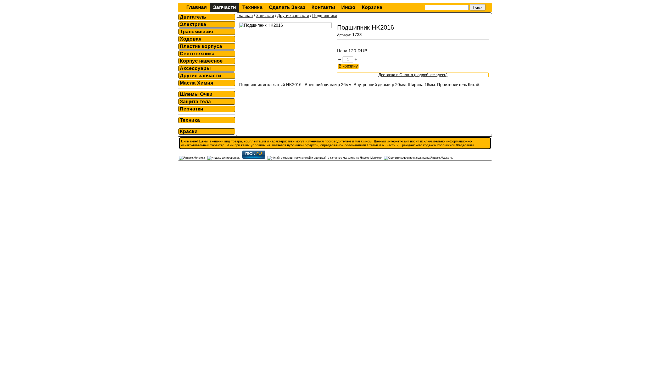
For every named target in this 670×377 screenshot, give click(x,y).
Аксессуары (195, 68)
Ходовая (191, 39)
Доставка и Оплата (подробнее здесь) (413, 75)
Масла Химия (196, 83)
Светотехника (197, 53)
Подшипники (324, 15)
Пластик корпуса (201, 46)
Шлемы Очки (196, 94)
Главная (196, 7)
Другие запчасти (200, 75)
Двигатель (193, 17)
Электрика (193, 24)
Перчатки (191, 109)
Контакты (323, 7)
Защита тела (195, 101)
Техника (252, 7)
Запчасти (224, 7)
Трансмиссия (196, 31)
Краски (189, 131)
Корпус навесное (201, 61)
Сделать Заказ (287, 7)
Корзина (372, 7)
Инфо (348, 7)
